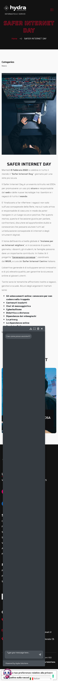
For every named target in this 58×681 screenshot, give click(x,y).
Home (14, 38)
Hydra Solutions (47, 662)
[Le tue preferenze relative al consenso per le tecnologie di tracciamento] (53, 676)
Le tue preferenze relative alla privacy (32, 672)
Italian (36, 678)
